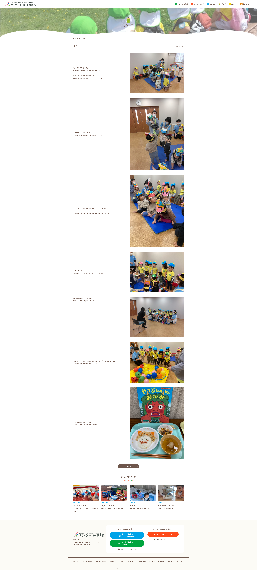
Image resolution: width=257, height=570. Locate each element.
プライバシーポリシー (176, 562)
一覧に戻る (129, 466)
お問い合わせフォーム (164, 534)
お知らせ (234, 4)
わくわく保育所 (198, 4)
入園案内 (213, 4)
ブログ (223, 4)
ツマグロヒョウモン (166, 505)
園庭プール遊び (107, 505)
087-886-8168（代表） (83, 544)
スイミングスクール (81, 505)
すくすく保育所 (182, 4)
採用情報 (161, 562)
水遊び (132, 505)
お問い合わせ (247, 4)
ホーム (75, 562)
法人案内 (152, 562)
